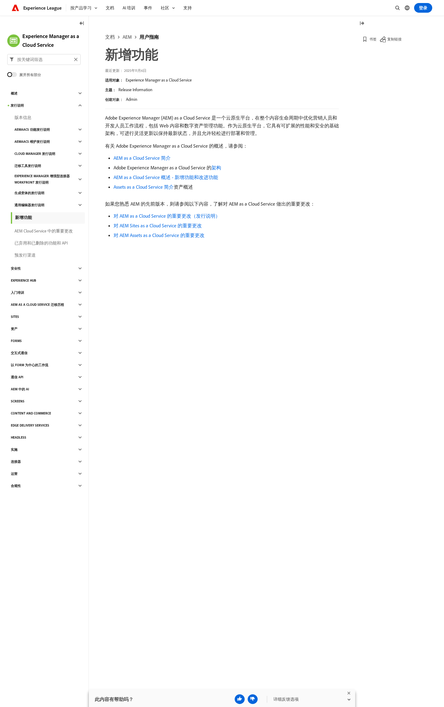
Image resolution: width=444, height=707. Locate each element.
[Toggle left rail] (81, 23)
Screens (17, 401)
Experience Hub (23, 280)
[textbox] (44, 59)
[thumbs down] (253, 699)
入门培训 (17, 292)
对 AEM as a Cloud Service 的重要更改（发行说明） (167, 216)
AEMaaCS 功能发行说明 (32, 129)
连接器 (16, 461)
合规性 (16, 486)
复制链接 (394, 39)
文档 (110, 37)
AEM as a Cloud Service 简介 (142, 158)
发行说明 (17, 105)
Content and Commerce (31, 413)
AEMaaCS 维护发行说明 (32, 141)
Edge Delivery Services (30, 425)
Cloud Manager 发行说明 (34, 154)
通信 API (17, 377)
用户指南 (149, 37)
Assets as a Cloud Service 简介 (144, 187)
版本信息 (22, 117)
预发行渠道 (25, 255)
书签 (373, 39)
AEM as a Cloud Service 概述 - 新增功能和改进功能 (166, 177)
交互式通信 (19, 353)
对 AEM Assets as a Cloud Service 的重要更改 (159, 235)
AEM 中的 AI (20, 389)
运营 (14, 474)
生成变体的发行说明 (29, 193)
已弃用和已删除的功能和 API (41, 243)
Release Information (135, 89)
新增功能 (23, 217)
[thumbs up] (240, 699)
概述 (14, 93)
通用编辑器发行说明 (29, 205)
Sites (15, 317)
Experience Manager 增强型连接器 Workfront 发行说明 (42, 179)
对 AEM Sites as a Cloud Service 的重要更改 (158, 225)
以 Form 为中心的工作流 (29, 365)
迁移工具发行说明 (27, 166)
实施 (14, 449)
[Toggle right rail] (361, 23)
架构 (216, 168)
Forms (16, 341)
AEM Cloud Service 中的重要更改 (43, 231)
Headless (18, 437)
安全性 (16, 268)
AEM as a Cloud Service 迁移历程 (37, 304)
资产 (14, 329)
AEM (127, 37)
